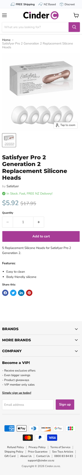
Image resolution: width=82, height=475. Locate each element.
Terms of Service (60, 447)
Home (6, 40)
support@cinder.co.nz (41, 460)
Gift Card (10, 456)
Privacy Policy (37, 447)
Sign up (65, 404)
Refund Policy (15, 447)
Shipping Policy (13, 452)
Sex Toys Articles (62, 452)
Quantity (7, 213)
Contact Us (43, 456)
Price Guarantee (38, 452)
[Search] (74, 27)
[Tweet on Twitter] (13, 293)
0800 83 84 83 (63, 456)
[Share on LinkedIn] (21, 293)
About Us (26, 456)
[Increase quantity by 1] (38, 222)
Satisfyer (13, 186)
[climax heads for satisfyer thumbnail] (9, 140)
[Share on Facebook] (5, 293)
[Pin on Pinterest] (29, 293)
